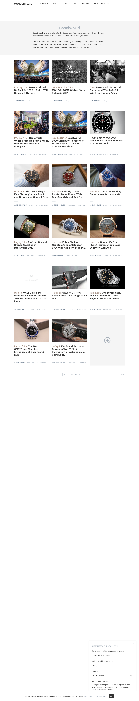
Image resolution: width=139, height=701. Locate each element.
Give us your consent (100, 681)
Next (122, 374)
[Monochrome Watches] (23, 4)
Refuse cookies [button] (101, 696)
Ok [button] (111, 696)
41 (72, 374)
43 (80, 374)
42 (76, 374)
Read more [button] (88, 696)
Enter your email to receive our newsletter (108, 651)
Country (95, 671)
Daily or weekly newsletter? (102, 661)
